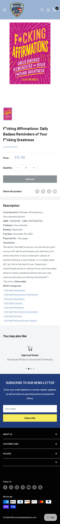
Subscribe (30, 417)
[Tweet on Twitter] (49, 191)
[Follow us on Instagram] (17, 487)
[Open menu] (4, 10)
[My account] (48, 9)
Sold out (30, 179)
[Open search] (42, 9)
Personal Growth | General (25, 320)
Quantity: (7, 167)
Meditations (19, 307)
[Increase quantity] (34, 167)
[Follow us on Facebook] (5, 487)
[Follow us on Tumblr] (40, 487)
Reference (9, 299)
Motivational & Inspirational (26, 294)
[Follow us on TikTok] (34, 487)
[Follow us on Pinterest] (23, 487)
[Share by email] (55, 191)
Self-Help (8, 290)
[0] (54, 10)
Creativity (18, 303)
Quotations (20, 299)
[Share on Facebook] (37, 191)
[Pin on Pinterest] (43, 191)
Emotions (18, 316)
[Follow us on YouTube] (28, 487)
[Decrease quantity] (17, 167)
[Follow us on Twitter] (11, 487)
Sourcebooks (10, 147)
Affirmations (19, 290)
